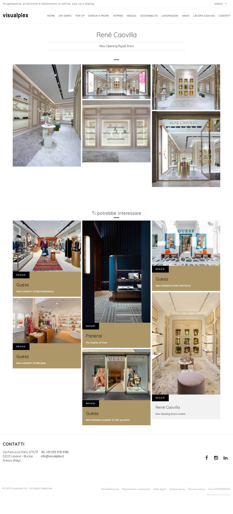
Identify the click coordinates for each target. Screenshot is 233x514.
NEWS (185, 15)
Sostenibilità (149, 15)
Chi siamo (65, 15)
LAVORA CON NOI (204, 15)
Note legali (160, 489)
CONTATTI (224, 15)
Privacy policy (197, 489)
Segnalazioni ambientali (136, 489)
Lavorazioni (170, 15)
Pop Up (80, 15)
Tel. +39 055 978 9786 (55, 452)
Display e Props (98, 15)
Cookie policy (177, 489)
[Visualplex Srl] (15, 15)
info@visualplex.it (52, 456)
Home (51, 15)
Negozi (131, 15)
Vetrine (118, 15)
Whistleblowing (110, 489)
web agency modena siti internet (218, 495)
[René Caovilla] (47, 115)
